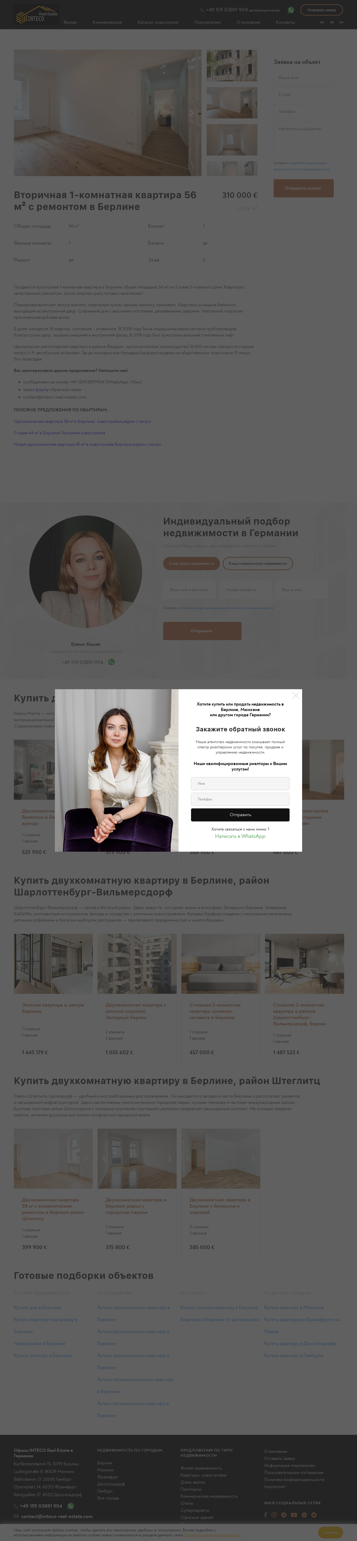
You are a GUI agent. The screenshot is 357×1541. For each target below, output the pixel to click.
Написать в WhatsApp (240, 836)
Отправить (240, 815)
